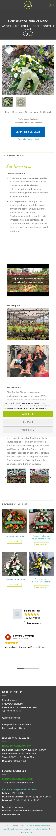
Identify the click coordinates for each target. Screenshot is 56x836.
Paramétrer (28, 429)
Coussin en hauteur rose (14, 579)
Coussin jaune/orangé (14, 536)
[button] (4, 4)
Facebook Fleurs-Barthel (14, 728)
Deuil (36, 26)
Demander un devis (28, 131)
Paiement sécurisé (11, 814)
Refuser (28, 422)
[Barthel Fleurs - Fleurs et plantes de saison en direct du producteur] (28, 5)
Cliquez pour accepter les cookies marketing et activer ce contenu (28, 280)
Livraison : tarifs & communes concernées (22, 810)
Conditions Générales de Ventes (17, 829)
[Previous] (6, 70)
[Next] (49, 70)
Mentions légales (40, 829)
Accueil (7, 26)
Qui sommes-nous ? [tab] (14, 155)
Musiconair (30, 832)
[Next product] (25, 33)
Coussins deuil (33, 139)
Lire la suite (14, 542)
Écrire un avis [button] (34, 623)
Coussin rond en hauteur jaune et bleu (41, 580)
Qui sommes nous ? (12, 717)
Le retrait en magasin (12, 807)
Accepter (28, 414)
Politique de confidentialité (38, 825)
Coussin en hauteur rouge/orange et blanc (41, 537)
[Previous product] (31, 33)
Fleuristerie (22, 26)
